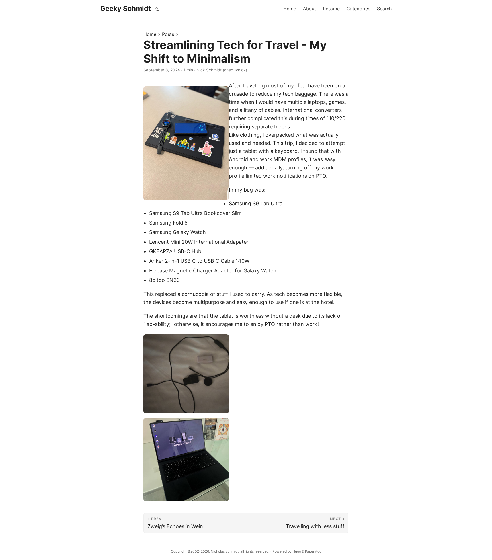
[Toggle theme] (157, 8)
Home (150, 34)
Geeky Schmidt (125, 8)
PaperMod (313, 551)
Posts (168, 34)
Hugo (296, 551)
